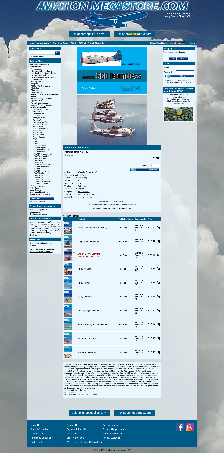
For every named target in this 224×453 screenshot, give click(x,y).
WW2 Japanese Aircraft (44, 165)
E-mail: (166, 68)
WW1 (35, 139)
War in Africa (38, 131)
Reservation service (112, 433)
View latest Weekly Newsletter (42, 250)
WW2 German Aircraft (43, 154)
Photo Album (36, 90)
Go (57, 53)
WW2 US (37, 177)
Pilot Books (36, 92)
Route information (40, 429)
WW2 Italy (38, 160)
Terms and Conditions (42, 437)
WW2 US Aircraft (43, 182)
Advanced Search (37, 56)
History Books (37, 82)
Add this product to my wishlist (111, 201)
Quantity (145, 165)
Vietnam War (38, 126)
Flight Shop (34, 188)
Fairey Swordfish (85, 297)
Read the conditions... (38, 214)
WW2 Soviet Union (41, 171)
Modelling (35, 88)
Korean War (37, 120)
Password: (168, 72)
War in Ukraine (39, 137)
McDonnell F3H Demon (88, 338)
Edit (172, 58)
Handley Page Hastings (88, 311)
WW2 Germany (40, 158)
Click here (187, 82)
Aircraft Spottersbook (40, 103)
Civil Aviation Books (39, 75)
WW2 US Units (42, 184)
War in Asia (37, 133)
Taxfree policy (37, 442)
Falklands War (38, 114)
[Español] (179, 43)
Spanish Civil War (40, 124)
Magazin (34, 84)
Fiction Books (36, 80)
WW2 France (39, 152)
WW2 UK (37, 175)
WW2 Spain (39, 173)
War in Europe (38, 135)
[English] (175, 43)
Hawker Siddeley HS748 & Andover (93, 324)
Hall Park (82, 175)
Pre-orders (72, 433)
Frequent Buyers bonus (114, 429)
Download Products (37, 202)
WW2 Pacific (39, 169)
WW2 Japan (39, 162)
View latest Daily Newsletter (41, 252)
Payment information (77, 429)
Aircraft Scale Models (38, 65)
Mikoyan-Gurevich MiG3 (88, 352)
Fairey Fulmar (84, 283)
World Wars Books (38, 107)
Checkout (183, 58)
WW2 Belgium (40, 148)
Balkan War (37, 111)
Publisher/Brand (126, 219)
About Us (35, 425)
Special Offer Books (39, 101)
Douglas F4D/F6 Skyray (88, 241)
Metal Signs (34, 190)
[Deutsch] (183, 43)
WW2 (35, 141)
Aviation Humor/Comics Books (43, 73)
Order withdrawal (75, 437)
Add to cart (153, 170)
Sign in (182, 76)
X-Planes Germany (38, 186)
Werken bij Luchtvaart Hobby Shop (84, 442)
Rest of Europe (40, 145)
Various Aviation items (39, 194)
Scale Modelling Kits (38, 192)
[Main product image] (112, 144)
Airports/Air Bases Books (41, 71)
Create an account (185, 80)
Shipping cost (37, 433)
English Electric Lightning (89, 254)
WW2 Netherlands (41, 167)
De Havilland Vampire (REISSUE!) (92, 228)
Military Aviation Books (40, 86)
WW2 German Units (42, 156)
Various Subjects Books (41, 105)
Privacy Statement (112, 437)
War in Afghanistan (40, 128)
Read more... (35, 235)
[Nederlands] (171, 43)
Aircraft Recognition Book (41, 99)
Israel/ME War (39, 118)
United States (162, 43)
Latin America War (40, 122)
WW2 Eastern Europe (42, 150)
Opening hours (110, 425)
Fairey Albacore (85, 269)
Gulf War (36, 116)
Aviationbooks (35, 67)
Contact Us (72, 425)
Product (81, 219)
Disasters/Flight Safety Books (43, 77)
